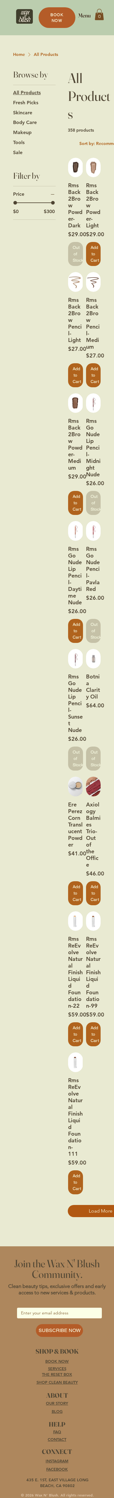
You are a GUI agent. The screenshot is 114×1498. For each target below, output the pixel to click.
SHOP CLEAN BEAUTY (57, 1382)
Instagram (57, 1460)
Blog (57, 1411)
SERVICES (57, 1368)
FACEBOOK (57, 1469)
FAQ (57, 1431)
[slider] (15, 202)
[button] (99, 14)
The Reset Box (57, 1374)
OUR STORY (57, 1403)
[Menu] (84, 15)
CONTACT (57, 1439)
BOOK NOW (57, 1361)
